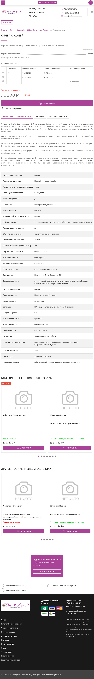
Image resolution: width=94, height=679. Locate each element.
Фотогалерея (6, 652)
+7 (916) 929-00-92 (37, 12)
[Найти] (90, 2)
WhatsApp (33, 16)
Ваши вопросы (7, 656)
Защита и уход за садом (11, 660)
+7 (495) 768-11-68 (37, 8)
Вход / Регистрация (47, 2)
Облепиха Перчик (35, 415)
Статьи (4, 648)
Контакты (5, 640)
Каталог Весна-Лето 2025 (11, 624)
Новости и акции (8, 632)
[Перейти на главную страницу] (11, 12)
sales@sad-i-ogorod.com (73, 16)
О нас (3, 620)
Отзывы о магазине (9, 628)
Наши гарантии (7, 644)
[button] (38, 456)
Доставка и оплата (58, 116)
